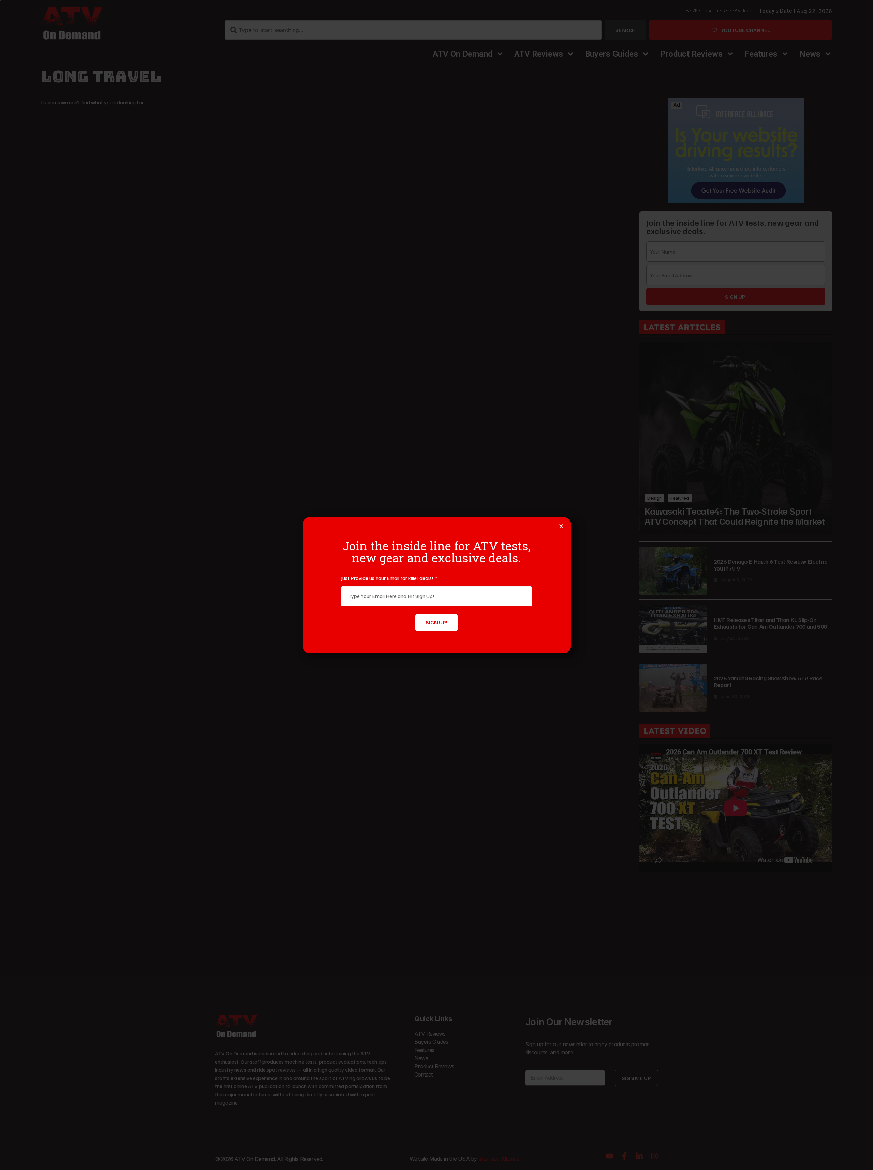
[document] (436, 585)
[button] (561, 526)
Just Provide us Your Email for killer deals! (387, 578)
